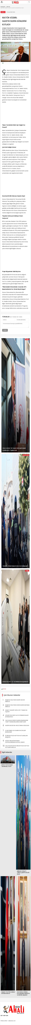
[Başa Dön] (28, 1022)
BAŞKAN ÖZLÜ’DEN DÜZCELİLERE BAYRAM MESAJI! (16, 705)
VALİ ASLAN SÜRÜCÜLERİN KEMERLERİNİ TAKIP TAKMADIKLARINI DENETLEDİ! (15, 721)
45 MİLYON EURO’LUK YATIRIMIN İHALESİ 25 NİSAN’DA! (16, 716)
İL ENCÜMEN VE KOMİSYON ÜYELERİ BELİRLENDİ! (14, 731)
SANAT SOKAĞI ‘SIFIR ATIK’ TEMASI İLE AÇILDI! (15, 711)
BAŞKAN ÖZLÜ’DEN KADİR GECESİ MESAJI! (14, 700)
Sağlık (27, 339)
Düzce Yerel (26, 455)
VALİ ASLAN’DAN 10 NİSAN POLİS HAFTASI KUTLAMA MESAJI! (16, 746)
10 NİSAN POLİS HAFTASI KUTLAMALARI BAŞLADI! (15, 736)
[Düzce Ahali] (15, 3)
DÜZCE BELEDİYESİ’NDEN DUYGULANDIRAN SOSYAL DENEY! (14, 741)
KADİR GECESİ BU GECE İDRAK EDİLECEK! (16, 725)
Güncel (3, 12)
